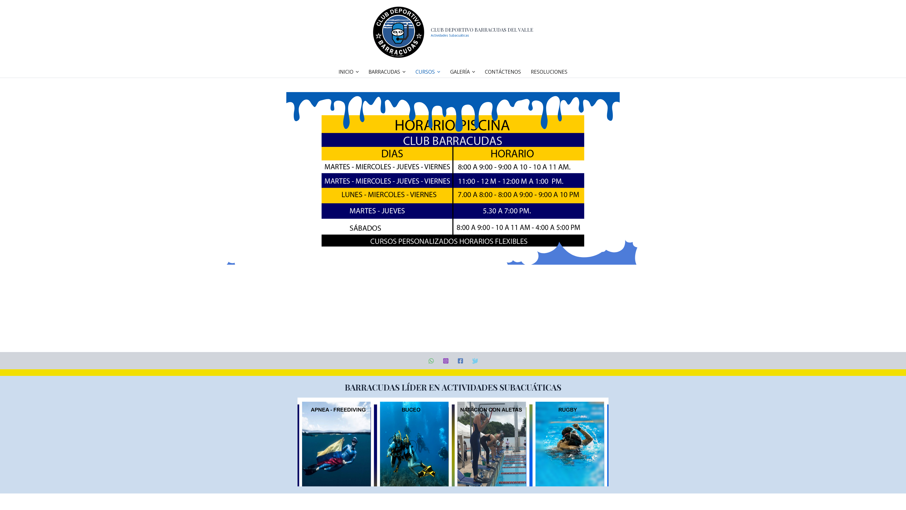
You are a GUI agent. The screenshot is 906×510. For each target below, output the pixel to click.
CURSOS (425, 71)
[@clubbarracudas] (445, 361)
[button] (356, 71)
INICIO (346, 71)
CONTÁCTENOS (503, 71)
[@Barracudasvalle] (475, 361)
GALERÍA (460, 71)
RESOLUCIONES (549, 71)
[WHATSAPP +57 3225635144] (431, 361)
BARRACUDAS (384, 71)
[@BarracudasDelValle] (460, 361)
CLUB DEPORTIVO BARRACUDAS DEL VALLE (482, 29)
